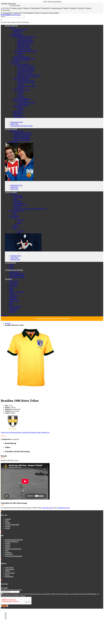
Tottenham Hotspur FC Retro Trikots (29, 75)
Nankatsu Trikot (15, 256)
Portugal (73, 8)
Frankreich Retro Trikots (25, 40)
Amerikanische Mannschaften (22, 134)
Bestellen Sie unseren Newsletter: (11, 590)
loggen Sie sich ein (48, 508)
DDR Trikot (14, 124)
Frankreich (45, 8)
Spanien (88, 8)
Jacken (15, 225)
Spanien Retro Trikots (24, 47)
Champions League (19, 117)
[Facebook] (1, 608)
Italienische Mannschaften (21, 89)
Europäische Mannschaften (21, 133)
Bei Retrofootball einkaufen (14, 540)
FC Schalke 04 (13, 308)
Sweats (15, 212)
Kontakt (7, 528)
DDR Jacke (14, 187)
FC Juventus (21, 97)
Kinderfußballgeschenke (17, 277)
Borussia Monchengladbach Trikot (21, 126)
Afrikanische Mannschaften (22, 138)
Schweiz (81, 8)
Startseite (8, 323)
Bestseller (12, 27)
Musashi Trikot (15, 259)
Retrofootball (17, 201)
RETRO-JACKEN (11, 129)
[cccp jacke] (19, 180)
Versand (7, 547)
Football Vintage (14, 301)
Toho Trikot (14, 257)
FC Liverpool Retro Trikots (26, 71)
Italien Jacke (14, 189)
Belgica (26, 8)
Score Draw (13, 286)
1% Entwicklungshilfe (12, 524)
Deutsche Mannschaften (20, 100)
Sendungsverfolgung (11, 541)
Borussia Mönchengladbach (26, 102)
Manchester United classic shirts (27, 77)
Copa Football (17, 196)
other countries (54, 13)
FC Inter (19, 95)
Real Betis (20, 88)
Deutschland (35, 8)
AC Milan (20, 91)
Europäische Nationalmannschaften (24, 37)
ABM (11, 305)
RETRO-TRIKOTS (11, 26)
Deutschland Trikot (16, 122)
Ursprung (8, 519)
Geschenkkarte (13, 272)
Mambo (19, 223)
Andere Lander (16, 8)
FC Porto (20, 108)
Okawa (11, 288)
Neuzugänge (17, 33)
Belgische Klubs (18, 113)
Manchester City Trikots (24, 73)
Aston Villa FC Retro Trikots (26, 68)
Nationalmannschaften (20, 29)
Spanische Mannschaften (21, 78)
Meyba (11, 290)
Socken (11, 268)
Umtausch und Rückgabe (13, 549)
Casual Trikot (13, 194)
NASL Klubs (17, 111)
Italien (65, 8)
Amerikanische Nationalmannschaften (25, 51)
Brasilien (20, 55)
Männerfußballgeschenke (17, 274)
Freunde (7, 526)
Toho (18, 221)
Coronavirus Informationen (13, 556)
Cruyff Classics (18, 198)
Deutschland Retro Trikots (25, 42)
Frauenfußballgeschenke (17, 275)
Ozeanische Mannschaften (21, 60)
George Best (17, 207)
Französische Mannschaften (22, 99)
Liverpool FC (13, 310)
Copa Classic (13, 283)
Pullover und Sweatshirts (17, 210)
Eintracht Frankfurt (23, 104)
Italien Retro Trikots (23, 46)
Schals (11, 266)
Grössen (7, 543)
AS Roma (20, 93)
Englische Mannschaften (21, 64)
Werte (7, 521)
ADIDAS (12, 312)
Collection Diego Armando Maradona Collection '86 (30, 209)
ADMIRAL (13, 297)
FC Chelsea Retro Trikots (25, 69)
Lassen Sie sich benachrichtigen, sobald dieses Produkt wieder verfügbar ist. (25, 432)
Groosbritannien (56, 8)
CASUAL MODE (11, 192)
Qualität (7, 523)
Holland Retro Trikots (24, 44)
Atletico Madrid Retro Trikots (26, 86)
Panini (15, 199)
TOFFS (11, 294)
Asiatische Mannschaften (21, 57)
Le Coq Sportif (18, 203)
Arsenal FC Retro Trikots (25, 66)
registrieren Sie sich (63, 508)
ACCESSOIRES (10, 263)
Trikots (15, 218)
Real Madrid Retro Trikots (25, 80)
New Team (20, 219)
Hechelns (16, 227)
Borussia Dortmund (15, 306)
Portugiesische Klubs (20, 106)
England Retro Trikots (24, 38)
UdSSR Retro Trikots (24, 49)
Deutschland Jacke (16, 185)
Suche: (3, 16)
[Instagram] (2, 608)
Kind (14, 229)
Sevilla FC (20, 84)
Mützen (11, 264)
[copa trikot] (23, 250)
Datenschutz (9, 554)
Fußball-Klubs (13, 142)
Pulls (14, 214)
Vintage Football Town (20, 205)
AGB (6, 550)
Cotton (11, 303)
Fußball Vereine (18, 31)
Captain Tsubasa (14, 216)
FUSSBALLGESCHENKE (14, 270)
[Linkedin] (3, 608)
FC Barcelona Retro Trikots (26, 82)
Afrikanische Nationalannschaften (24, 58)
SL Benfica (20, 109)
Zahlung (7, 545)
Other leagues (17, 115)
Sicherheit (8, 552)
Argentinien (21, 53)
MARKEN (8, 279)
